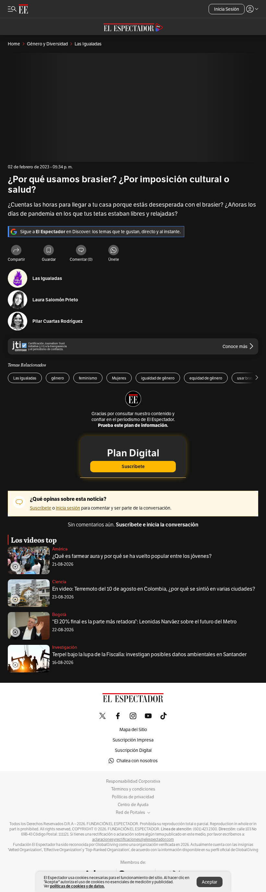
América (59, 549)
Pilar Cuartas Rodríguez (57, 321)
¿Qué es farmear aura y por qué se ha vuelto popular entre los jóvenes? (132, 556)
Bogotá (59, 614)
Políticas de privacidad (133, 797)
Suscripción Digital (133, 750)
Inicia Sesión (226, 9)
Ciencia (59, 582)
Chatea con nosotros (137, 761)
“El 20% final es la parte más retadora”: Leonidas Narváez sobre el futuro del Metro (144, 621)
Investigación (64, 647)
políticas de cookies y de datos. (77, 886)
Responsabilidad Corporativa (133, 781)
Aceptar (209, 882)
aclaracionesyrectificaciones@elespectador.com (133, 839)
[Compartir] (16, 250)
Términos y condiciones (133, 789)
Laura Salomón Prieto (55, 300)
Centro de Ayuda (133, 804)
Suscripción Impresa (133, 740)
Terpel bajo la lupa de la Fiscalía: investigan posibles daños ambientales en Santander (149, 654)
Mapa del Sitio (133, 729)
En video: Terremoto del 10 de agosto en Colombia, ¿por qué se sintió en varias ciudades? (153, 588)
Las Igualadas (47, 278)
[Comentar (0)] (81, 250)
